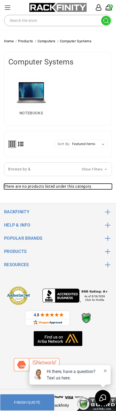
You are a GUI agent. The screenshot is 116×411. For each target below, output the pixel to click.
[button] (58, 169)
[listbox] (89, 144)
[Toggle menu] (7, 7)
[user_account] (97, 7)
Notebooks (31, 113)
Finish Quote (27, 402)
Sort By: (63, 144)
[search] (106, 20)
